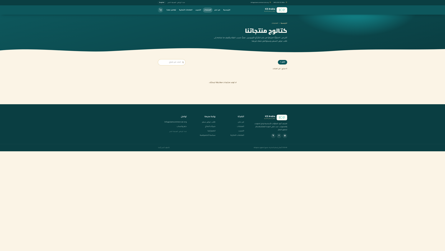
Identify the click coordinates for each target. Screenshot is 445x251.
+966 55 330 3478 (280, 2)
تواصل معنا (171, 10)
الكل (282, 62)
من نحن (217, 10)
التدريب (198, 10)
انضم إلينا (211, 131)
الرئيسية (226, 10)
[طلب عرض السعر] (160, 10)
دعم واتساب (182, 127)
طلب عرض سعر (208, 122)
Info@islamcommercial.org (261, 2)
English (161, 2)
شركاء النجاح (210, 127)
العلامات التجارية (185, 10)
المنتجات (207, 10)
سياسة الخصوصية (207, 135)
